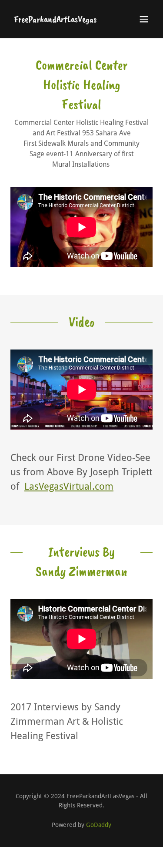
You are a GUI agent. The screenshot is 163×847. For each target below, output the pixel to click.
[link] (55, 20)
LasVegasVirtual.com (68, 486)
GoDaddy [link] (98, 824)
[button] (144, 19)
